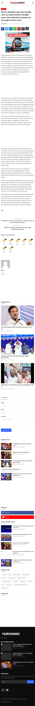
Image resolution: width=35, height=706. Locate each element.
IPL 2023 (4, 578)
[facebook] (3, 690)
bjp (9, 574)
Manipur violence (22, 578)
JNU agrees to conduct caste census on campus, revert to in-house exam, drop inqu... (17, 221)
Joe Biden (15, 581)
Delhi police (22, 581)
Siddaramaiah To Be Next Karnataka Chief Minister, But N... (17, 386)
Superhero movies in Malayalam (21, 452)
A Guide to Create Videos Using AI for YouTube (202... (22, 474)
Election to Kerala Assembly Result (11, 469)
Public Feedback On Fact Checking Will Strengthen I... (22, 654)
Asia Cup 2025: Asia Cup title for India (22, 534)
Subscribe (30, 682)
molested (17, 116)
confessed (13, 59)
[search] (33, 3)
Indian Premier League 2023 (20, 584)
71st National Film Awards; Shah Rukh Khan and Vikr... (22, 461)
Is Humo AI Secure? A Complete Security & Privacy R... (23, 526)
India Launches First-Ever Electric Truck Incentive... (23, 552)
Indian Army (4, 588)
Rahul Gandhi (26, 574)
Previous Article (18, 218)
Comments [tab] (4, 397)
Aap (3, 584)
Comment (3, 416)
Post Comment (6, 430)
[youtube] (7, 690)
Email (2, 409)
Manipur (30, 581)
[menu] (2, 3)
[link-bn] (17, 42)
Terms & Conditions (5, 702)
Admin (2, 270)
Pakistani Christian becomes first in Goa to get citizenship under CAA (17, 228)
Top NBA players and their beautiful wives (22, 444)
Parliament (9, 584)
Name (2, 403)
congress (4, 574)
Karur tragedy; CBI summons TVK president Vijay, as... (22, 645)
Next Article (16, 225)
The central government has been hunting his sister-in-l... (16, 328)
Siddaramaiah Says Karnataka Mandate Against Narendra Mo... (15, 357)
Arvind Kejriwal (12, 578)
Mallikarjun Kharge (6, 581)
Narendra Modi (16, 574)
